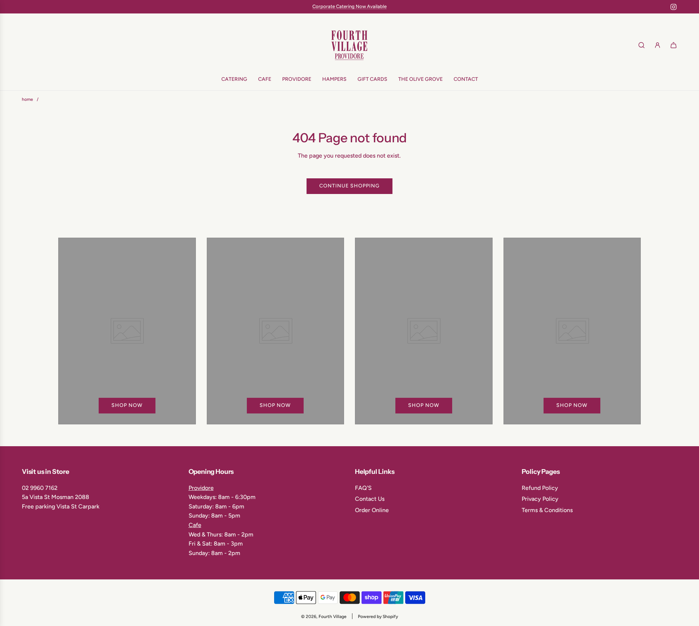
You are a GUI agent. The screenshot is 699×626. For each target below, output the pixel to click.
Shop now (127, 406)
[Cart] (674, 45)
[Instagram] (674, 7)
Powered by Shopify (378, 616)
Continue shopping (349, 186)
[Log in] (657, 45)
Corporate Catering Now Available (349, 6)
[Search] (641, 45)
